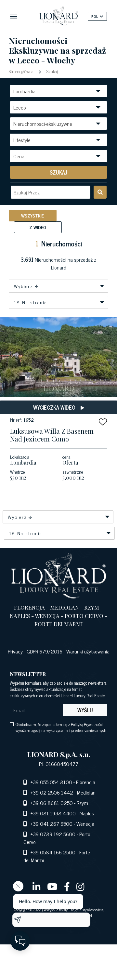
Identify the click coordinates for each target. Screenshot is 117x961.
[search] (100, 192)
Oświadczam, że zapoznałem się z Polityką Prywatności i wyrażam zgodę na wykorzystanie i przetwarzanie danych (61, 727)
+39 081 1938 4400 (53, 813)
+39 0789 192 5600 (53, 834)
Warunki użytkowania (88, 651)
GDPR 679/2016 (45, 651)
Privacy (16, 651)
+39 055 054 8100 (51, 782)
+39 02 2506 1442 (51, 792)
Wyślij (85, 710)
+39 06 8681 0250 (51, 802)
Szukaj (51, 71)
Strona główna (22, 71)
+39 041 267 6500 (51, 823)
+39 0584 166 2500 (53, 852)
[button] (103, 422)
